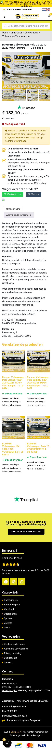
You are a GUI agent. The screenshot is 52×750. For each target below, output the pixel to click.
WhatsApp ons (13, 194)
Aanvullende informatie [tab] (18, 215)
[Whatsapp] (21, 581)
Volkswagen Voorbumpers (15, 36)
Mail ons (34, 194)
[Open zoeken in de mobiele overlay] (26, 26)
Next (46, 96)
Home (5, 32)
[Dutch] (44, 9)
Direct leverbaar (13, 393)
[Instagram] (13, 581)
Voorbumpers (31, 32)
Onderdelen (16, 32)
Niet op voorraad (14, 123)
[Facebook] (5, 581)
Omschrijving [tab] (13, 209)
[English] (48, 9)
